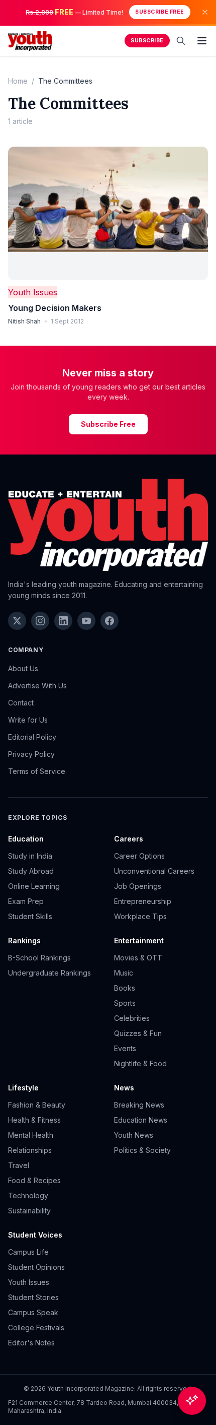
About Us (23, 668)
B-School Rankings (39, 957)
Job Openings (137, 886)
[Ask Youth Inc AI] (192, 1401)
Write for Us (28, 720)
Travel (18, 1165)
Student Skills (30, 916)
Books (124, 988)
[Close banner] (205, 12)
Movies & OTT (138, 957)
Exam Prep (26, 901)
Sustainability (29, 1210)
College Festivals (36, 1327)
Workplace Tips (140, 916)
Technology (28, 1195)
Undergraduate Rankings (49, 972)
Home (18, 81)
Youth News (133, 1135)
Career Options (139, 856)
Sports (125, 1003)
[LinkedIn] (63, 621)
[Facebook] (109, 621)
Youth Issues (32, 292)
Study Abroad (31, 871)
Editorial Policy (32, 737)
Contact (21, 702)
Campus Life (28, 1252)
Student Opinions (36, 1267)
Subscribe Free (159, 12)
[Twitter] (17, 621)
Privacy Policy (31, 754)
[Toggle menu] (202, 41)
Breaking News (139, 1104)
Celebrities (132, 1018)
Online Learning (34, 886)
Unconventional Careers (154, 871)
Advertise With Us (37, 685)
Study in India (30, 856)
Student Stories (33, 1297)
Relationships (30, 1150)
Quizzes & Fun (138, 1033)
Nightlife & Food (140, 1063)
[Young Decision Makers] (108, 213)
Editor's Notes (31, 1342)
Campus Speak (33, 1312)
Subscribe (147, 40)
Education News (140, 1120)
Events (125, 1048)
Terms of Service (36, 771)
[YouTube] (86, 621)
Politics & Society (142, 1150)
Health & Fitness (34, 1120)
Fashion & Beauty (36, 1104)
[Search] (181, 41)
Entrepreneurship (142, 901)
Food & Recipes (34, 1180)
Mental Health (30, 1135)
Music (123, 972)
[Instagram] (40, 621)
